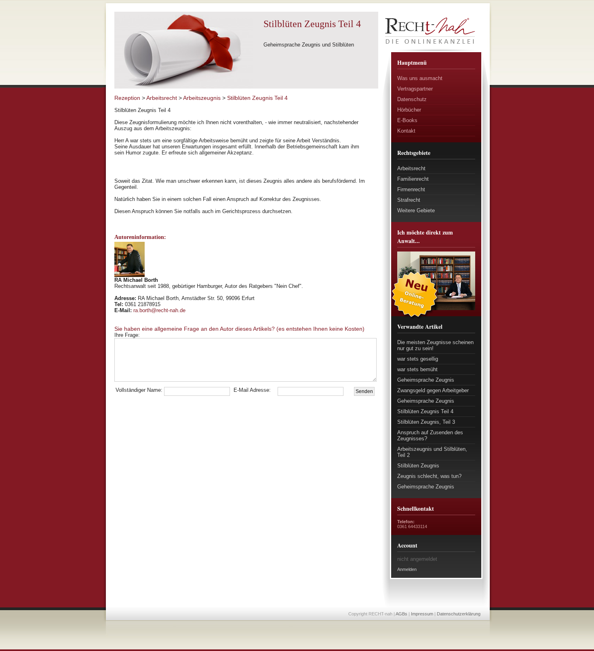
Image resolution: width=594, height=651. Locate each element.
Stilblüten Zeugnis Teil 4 (425, 411)
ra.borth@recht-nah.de (159, 310)
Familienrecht (413, 179)
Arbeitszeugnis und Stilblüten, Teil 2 (432, 452)
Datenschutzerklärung (458, 613)
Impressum (422, 613)
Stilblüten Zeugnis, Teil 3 (426, 422)
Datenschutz (412, 99)
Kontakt (406, 131)
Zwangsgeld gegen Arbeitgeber (433, 390)
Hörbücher (409, 110)
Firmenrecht (411, 189)
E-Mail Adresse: (252, 390)
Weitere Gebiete (416, 210)
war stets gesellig (417, 359)
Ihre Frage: (144, 335)
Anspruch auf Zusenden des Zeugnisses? (430, 435)
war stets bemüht (417, 369)
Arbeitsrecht (411, 168)
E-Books (407, 120)
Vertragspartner (415, 89)
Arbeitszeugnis (202, 98)
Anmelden (407, 569)
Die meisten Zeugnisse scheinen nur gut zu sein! (435, 345)
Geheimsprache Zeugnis (425, 380)
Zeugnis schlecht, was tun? (429, 476)
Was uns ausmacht (419, 78)
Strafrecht (408, 200)
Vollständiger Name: (139, 390)
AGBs (401, 613)
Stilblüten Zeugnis (418, 466)
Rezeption (127, 98)
